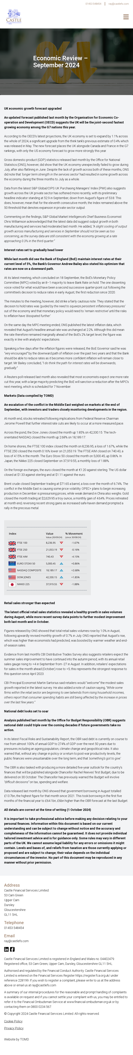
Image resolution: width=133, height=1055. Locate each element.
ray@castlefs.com (119, 3)
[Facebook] (12, 950)
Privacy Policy (14, 1028)
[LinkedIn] (6, 950)
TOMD (24, 1039)
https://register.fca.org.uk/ (93, 975)
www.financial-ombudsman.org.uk (89, 1002)
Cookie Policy (13, 1021)
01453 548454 (93, 3)
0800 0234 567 (41, 1007)
